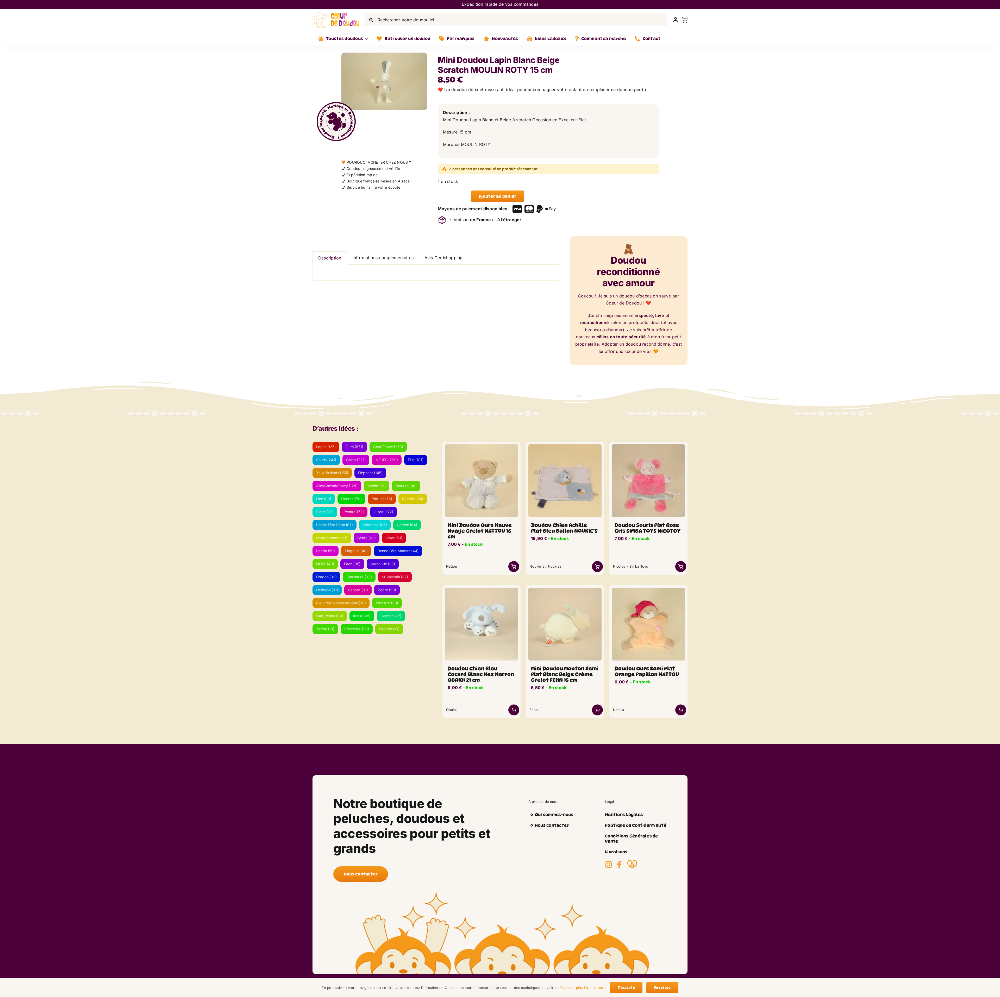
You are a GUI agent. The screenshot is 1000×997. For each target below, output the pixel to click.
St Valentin (395, 577)
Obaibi (451, 710)
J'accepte (626, 987)
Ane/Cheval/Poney (337, 486)
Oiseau (383, 512)
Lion (324, 499)
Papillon (389, 629)
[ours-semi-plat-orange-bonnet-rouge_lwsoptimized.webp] (648, 589)
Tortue (325, 629)
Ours (354, 446)
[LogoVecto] (335, 13)
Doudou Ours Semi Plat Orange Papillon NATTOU (647, 671)
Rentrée (412, 499)
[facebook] (619, 864)
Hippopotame (332, 538)
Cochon (391, 616)
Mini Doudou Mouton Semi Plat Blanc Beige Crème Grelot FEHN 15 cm (564, 674)
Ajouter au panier (497, 196)
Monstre (387, 603)
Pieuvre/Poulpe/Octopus (341, 603)
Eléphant (370, 473)
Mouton (406, 486)
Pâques (382, 499)
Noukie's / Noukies (545, 566)
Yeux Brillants (332, 473)
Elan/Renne (329, 616)
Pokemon (375, 525)
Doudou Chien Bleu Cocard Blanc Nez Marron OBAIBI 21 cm (481, 674)
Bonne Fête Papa (334, 525)
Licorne (351, 499)
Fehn (533, 710)
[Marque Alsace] (632, 864)
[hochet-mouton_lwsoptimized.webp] (564, 589)
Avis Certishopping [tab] (443, 257)
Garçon (407, 525)
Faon (352, 564)
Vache (376, 486)
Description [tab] (329, 258)
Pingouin (356, 551)
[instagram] (608, 864)
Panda (325, 551)
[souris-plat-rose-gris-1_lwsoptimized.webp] (648, 446)
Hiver (394, 538)
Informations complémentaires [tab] (383, 257)
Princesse (356, 629)
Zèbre (387, 590)
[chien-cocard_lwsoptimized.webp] (481, 589)
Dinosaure (359, 577)
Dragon (326, 577)
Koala (362, 616)
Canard (358, 590)
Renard (353, 512)
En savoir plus (571, 988)
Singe (325, 512)
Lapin (326, 446)
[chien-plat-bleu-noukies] (564, 446)
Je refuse (662, 987)
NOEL (325, 564)
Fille (415, 460)
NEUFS (387, 460)
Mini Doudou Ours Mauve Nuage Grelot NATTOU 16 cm (480, 531)
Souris (326, 460)
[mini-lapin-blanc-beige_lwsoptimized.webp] (384, 81)
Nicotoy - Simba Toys (630, 566)
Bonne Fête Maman (398, 551)
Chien (356, 460)
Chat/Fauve (388, 446)
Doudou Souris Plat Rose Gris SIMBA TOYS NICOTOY (647, 528)
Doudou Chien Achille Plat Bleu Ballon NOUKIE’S (564, 528)
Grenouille (382, 564)
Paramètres (594, 988)
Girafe (366, 538)
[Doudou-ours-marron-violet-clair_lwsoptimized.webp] (481, 446)
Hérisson (327, 590)
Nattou (451, 566)
